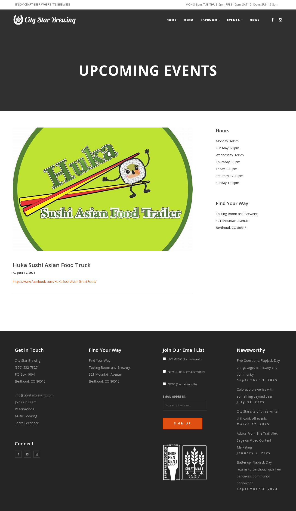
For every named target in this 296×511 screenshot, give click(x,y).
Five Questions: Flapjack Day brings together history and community (258, 367)
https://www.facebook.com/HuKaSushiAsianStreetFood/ (54, 281)
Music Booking (26, 416)
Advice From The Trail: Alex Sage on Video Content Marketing (257, 440)
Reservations (24, 409)
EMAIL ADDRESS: (174, 397)
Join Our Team (26, 402)
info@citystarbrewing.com (34, 395)
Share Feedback (27, 423)
